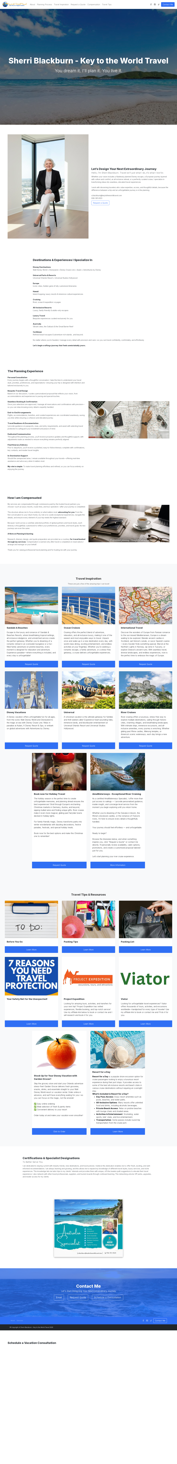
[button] (32, 4)
